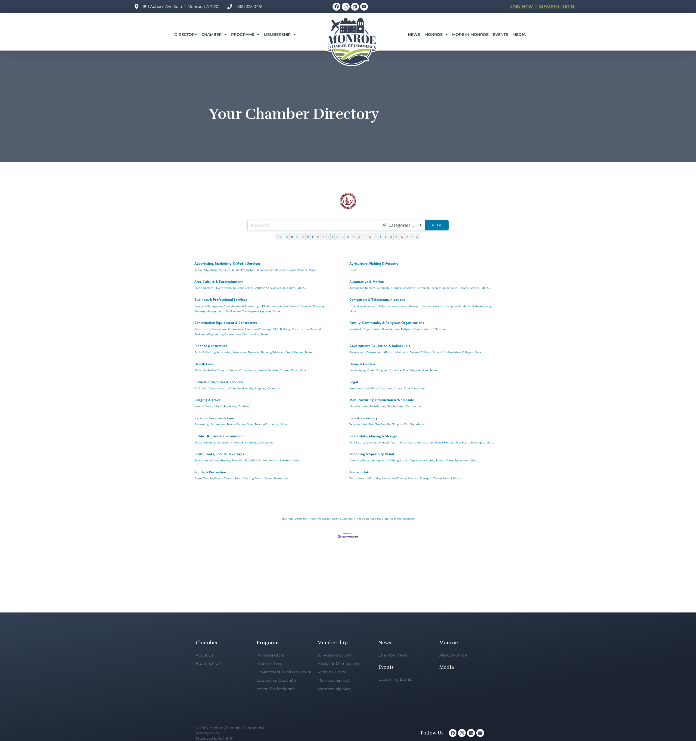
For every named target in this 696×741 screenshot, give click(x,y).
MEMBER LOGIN (556, 7)
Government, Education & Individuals (379, 345)
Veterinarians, (358, 424)
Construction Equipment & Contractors (225, 322)
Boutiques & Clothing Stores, (389, 460)
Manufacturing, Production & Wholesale (381, 400)
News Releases (319, 518)
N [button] (353, 237)
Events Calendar (342, 518)
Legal (353, 382)
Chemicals (274, 388)
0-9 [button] (279, 237)
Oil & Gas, (200, 388)
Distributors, (378, 406)
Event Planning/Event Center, (235, 288)
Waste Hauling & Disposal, (211, 442)
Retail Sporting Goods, (249, 478)
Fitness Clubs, (289, 370)
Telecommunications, (392, 306)
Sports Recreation (276, 478)
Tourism (243, 406)
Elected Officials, (420, 352)
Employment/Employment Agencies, (248, 311)
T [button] (385, 237)
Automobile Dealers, (362, 288)
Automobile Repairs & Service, (396, 288)
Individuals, (401, 352)
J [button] (332, 237)
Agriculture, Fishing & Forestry (374, 263)
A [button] (287, 237)
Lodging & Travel (208, 400)
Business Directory (294, 518)
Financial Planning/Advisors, (266, 352)
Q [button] (370, 237)
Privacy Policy (207, 733)
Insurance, (240, 352)
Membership (277, 34)
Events (500, 34)
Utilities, (235, 442)
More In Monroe (470, 34)
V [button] (396, 237)
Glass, (212, 388)
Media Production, (244, 270)
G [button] (318, 237)
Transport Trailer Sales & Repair (441, 478)
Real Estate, (357, 442)
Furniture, (395, 370)
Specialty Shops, (359, 460)
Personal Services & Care (214, 418)
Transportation (361, 472)
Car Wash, (423, 288)
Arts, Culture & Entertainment (218, 281)
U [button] (391, 237)
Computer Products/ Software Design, (469, 306)
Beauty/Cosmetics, (267, 424)
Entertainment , (204, 288)
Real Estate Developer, (470, 442)
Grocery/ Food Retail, (233, 460)
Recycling (267, 442)
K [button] (337, 237)
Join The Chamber (402, 518)
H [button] (323, 237)
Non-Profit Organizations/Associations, (374, 329)
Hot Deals (362, 518)
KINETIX (226, 738)
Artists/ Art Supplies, (268, 288)
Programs (242, 34)
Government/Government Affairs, (370, 352)
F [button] (313, 237)
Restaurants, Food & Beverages (219, 454)
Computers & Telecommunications (377, 299)
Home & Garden (362, 364)
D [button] (303, 237)
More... (313, 270)
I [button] (328, 237)
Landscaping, (357, 370)
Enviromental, (251, 442)
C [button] (297, 237)
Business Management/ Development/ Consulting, (226, 306)
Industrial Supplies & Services (218, 382)
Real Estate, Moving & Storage (373, 436)
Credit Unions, (294, 352)
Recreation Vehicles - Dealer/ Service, (455, 288)
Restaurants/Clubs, (206, 460)
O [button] (359, 237)
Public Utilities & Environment (219, 436)
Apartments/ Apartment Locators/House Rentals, (422, 442)
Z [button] (417, 237)
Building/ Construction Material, (300, 329)
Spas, (250, 424)
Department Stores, (422, 460)
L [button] (342, 237)
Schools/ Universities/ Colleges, (453, 352)
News (414, 34)
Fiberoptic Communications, (426, 306)
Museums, (289, 288)
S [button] (380, 237)
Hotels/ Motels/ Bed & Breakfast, (215, 406)
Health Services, (268, 370)
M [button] (347, 237)
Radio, (198, 270)
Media (519, 34)
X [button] (407, 237)
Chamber (211, 34)
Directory (185, 34)
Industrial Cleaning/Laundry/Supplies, (241, 388)
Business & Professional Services (220, 299)
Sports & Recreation (210, 472)
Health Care (203, 364)
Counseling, (201, 424)
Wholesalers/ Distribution (404, 406)
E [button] (308, 237)
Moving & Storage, (377, 442)
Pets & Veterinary (363, 418)
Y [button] (412, 237)
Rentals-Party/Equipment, (452, 460)
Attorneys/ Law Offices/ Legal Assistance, (376, 388)
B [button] (292, 237)
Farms (353, 270)
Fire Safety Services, (416, 370)
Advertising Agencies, (217, 270)
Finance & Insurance (210, 345)
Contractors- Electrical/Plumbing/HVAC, (253, 329)
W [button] (401, 237)
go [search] (439, 225)
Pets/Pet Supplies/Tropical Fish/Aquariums (396, 424)
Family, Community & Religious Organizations (386, 322)
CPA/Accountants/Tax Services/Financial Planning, (292, 306)
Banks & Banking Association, (213, 352)
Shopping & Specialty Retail (371, 454)
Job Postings (380, 518)
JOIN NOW (521, 7)
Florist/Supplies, (377, 370)
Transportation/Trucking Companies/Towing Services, (383, 478)
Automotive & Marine (366, 281)
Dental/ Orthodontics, (243, 370)
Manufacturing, (359, 406)
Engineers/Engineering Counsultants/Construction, (227, 334)
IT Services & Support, (363, 306)
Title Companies (414, 388)
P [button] (365, 237)
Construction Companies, (210, 329)
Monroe (433, 34)
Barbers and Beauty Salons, (228, 424)
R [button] (376, 237)
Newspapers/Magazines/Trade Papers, (282, 270)
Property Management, (209, 311)
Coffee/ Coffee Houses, (263, 460)
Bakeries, (285, 460)
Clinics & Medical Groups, (210, 370)
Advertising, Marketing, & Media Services (227, 263)
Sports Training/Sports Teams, (213, 478)
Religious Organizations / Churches (423, 329)
